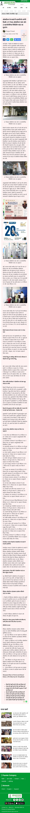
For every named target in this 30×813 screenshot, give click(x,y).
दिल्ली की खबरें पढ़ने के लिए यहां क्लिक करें (16, 684)
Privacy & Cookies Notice (8, 809)
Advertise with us (19, 807)
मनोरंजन (15, 7)
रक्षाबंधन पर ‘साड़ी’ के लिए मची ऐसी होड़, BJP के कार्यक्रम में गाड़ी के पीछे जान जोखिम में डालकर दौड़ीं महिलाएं (20, 748)
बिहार (15, 11)
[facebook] (14, 800)
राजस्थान (16, 779)
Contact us (4, 807)
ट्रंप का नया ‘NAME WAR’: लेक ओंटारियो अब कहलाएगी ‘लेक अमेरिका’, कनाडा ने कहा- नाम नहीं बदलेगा (20, 756)
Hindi (3, 789)
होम (3, 7)
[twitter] (17, 800)
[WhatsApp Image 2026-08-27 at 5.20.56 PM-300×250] (15, 240)
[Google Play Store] (9, 803)
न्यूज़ (16, 13)
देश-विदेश (9, 7)
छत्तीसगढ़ (11, 781)
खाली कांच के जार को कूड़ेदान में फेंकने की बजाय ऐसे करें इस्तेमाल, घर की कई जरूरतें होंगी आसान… (20, 740)
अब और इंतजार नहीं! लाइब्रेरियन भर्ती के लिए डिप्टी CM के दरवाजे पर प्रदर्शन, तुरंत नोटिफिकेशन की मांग (20, 714)
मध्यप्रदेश (24, 11)
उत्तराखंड (11, 11)
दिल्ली (2, 11)
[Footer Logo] (15, 796)
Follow (18, 39)
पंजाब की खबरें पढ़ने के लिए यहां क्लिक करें (15, 686)
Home (3, 13)
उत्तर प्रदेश (6, 11)
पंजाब (22, 779)
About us (11, 807)
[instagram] (19, 800)
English (9, 789)
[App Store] (20, 803)
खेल (26, 7)
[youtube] (22, 800)
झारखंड (19, 11)
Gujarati (16, 789)
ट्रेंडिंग (21, 7)
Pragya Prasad (10, 31)
